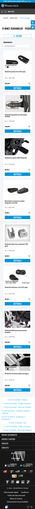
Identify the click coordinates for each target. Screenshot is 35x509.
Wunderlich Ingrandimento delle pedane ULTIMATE (16, 116)
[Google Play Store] (25, 465)
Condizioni (25, 492)
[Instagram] (12, 482)
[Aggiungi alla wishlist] (29, 83)
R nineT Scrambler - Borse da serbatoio (17, 430)
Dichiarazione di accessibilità (17, 502)
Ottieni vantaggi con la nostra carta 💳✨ (15, 1)
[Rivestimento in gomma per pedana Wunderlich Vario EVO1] (17, 189)
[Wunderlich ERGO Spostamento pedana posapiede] (17, 319)
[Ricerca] (5, 11)
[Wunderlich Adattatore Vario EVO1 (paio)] (17, 276)
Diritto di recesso (16, 499)
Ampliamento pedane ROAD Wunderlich (16, 158)
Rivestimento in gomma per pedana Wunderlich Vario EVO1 (15, 202)
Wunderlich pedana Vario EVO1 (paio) (15, 72)
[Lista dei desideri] (28, 507)
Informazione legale (11, 492)
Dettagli (17, 88)
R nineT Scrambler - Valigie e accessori (17, 403)
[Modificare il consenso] (6, 507)
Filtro (18, 36)
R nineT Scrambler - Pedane (17, 400)
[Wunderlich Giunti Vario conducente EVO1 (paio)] (17, 233)
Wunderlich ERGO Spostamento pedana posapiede (16, 331)
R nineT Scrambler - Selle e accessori (17, 426)
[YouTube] (17, 482)
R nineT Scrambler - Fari (17, 423)
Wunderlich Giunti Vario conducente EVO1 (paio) (16, 245)
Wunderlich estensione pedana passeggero (17, 374)
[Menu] (2, 11)
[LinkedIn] (23, 482)
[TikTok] (28, 482)
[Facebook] (7, 482)
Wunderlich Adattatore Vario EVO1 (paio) (16, 287)
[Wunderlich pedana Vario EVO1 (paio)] (17, 60)
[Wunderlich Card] (17, 456)
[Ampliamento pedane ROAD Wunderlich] (17, 146)
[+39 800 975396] (33, 22)
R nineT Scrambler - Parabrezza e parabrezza (13, 418)
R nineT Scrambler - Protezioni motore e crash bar (16, 412)
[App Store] (9, 465)
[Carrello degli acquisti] (34, 11)
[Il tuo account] (31, 507)
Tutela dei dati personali (16, 495)
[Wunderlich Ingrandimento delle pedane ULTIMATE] (17, 103)
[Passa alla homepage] (9, 5)
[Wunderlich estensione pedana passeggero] (17, 362)
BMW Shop (11, 11)
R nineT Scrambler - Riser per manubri (17, 407)
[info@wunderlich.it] (33, 27)
